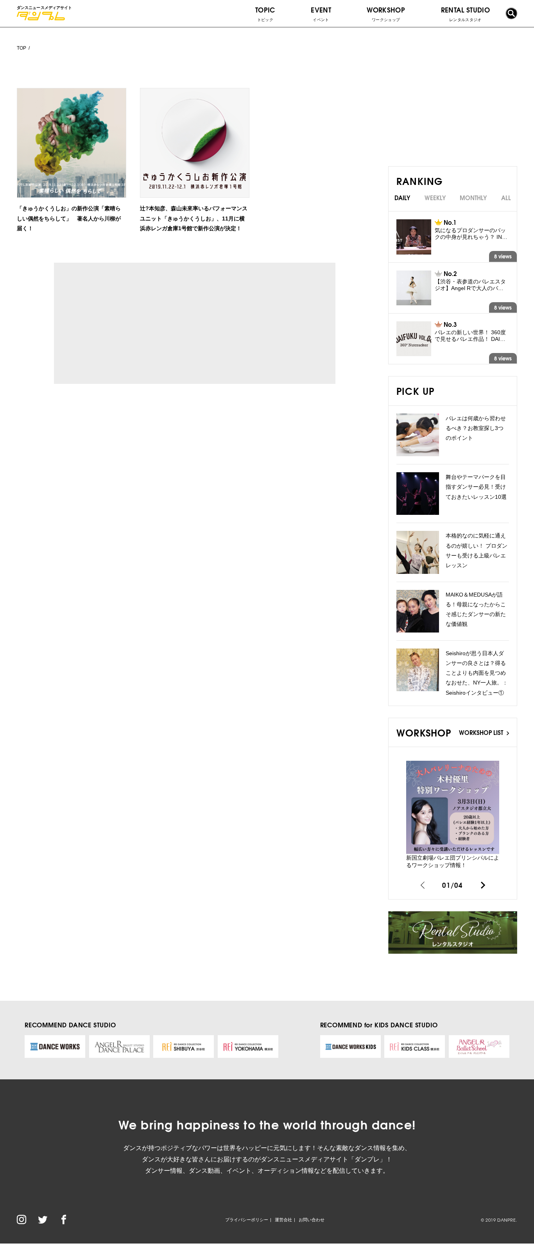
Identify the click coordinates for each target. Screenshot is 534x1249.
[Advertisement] (126, 323)
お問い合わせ (311, 1219)
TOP (21, 48)
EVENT (321, 13)
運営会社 (283, 1219)
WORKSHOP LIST (482, 732)
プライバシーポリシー (246, 1219)
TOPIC (265, 13)
